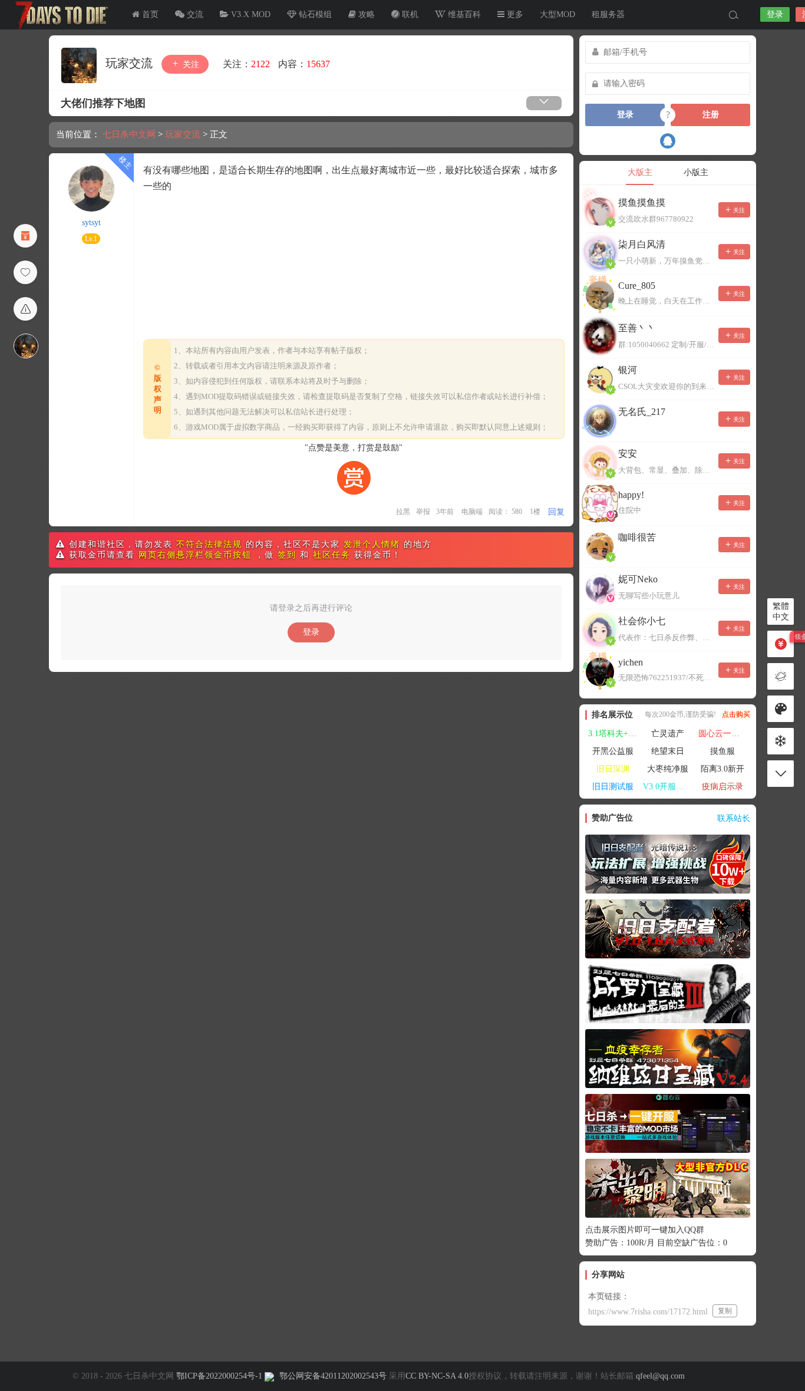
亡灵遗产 (667, 733)
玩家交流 (130, 63)
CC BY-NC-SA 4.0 (437, 1376)
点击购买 (736, 714)
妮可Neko (638, 579)
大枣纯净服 (667, 768)
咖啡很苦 (637, 537)
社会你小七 (641, 621)
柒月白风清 (641, 244)
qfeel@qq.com (660, 1376)
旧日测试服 (613, 786)
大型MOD (557, 14)
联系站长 (733, 818)
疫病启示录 (722, 786)
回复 (556, 511)
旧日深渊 (612, 768)
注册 (710, 114)
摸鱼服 (722, 751)
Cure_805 (636, 286)
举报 (423, 511)
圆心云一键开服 (724, 733)
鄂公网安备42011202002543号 (333, 1376)
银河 (627, 370)
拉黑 (403, 511)
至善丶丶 (637, 328)
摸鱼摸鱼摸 (641, 202)
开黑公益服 (613, 751)
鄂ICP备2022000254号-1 (219, 1376)
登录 (775, 14)
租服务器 (608, 14)
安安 (627, 454)
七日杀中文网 (59, 14)
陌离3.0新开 (722, 768)
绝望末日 (667, 751)
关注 (189, 64)
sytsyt (91, 222)
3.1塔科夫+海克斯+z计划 (614, 733)
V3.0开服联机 (667, 786)
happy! (631, 495)
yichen (630, 662)
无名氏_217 (641, 412)
